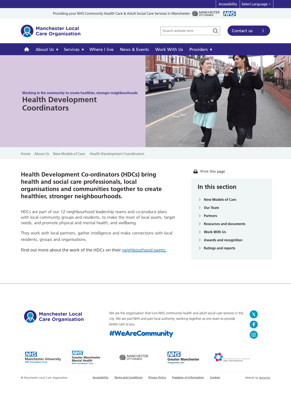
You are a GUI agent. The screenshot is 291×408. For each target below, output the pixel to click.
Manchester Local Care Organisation (51, 33)
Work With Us (169, 49)
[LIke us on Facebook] (258, 324)
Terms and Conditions (128, 377)
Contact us (242, 30)
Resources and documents (224, 224)
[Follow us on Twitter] (258, 314)
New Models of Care (220, 199)
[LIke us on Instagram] (258, 335)
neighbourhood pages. (144, 250)
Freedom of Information (188, 377)
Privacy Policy (157, 377)
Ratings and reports (219, 248)
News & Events (134, 49)
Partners (210, 216)
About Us (45, 49)
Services (71, 49)
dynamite (264, 377)
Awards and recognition (223, 240)
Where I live (101, 49)
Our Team (211, 207)
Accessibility (228, 4)
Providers (198, 49)
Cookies (215, 377)
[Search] (215, 31)
